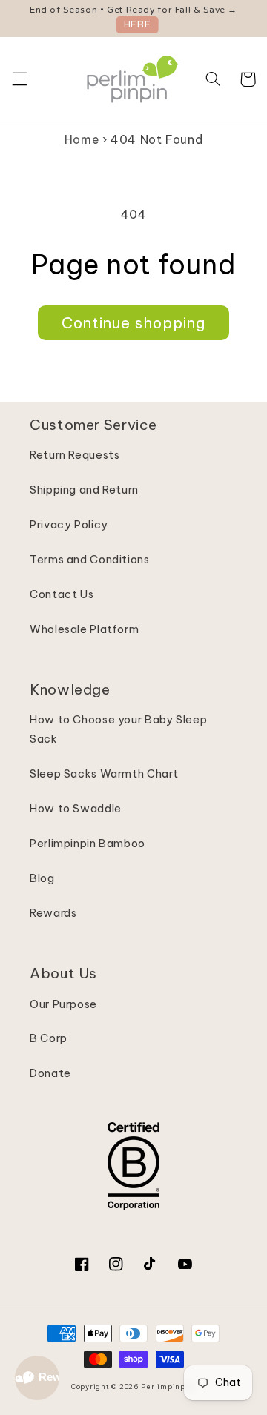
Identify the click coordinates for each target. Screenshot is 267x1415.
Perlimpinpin (167, 1386)
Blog (42, 878)
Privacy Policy (69, 524)
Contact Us (61, 594)
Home (82, 139)
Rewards (53, 913)
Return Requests (74, 455)
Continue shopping (134, 323)
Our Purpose (63, 1004)
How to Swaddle (76, 808)
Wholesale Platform (84, 629)
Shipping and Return (84, 490)
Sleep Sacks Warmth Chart (104, 773)
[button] (19, 79)
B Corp (48, 1038)
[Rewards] (37, 1378)
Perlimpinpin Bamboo (87, 843)
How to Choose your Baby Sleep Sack (118, 729)
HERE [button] (137, 24)
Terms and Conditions (90, 559)
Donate (50, 1073)
